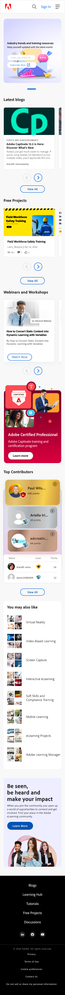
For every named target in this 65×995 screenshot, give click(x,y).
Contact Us (32, 976)
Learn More (20, 826)
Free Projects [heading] (32, 912)
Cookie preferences (31, 969)
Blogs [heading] (32, 885)
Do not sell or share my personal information (31, 984)
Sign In (46, 6)
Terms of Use (31, 961)
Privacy (32, 954)
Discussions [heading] (32, 922)
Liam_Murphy (14, 246)
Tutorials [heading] (32, 903)
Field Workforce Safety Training (26, 241)
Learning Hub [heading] (32, 894)
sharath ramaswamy (17, 164)
